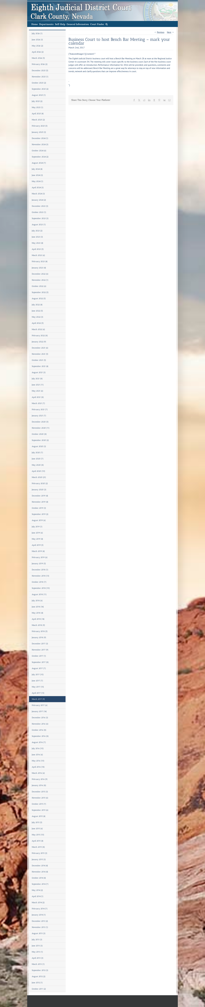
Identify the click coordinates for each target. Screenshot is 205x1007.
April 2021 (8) (38, 397)
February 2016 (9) (40, 779)
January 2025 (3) (39, 132)
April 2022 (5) (38, 323)
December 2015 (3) (40, 791)
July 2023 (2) (37, 231)
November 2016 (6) (40, 724)
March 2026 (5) (38, 58)
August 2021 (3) (39, 372)
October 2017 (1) (39, 656)
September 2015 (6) (40, 810)
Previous (160, 32)
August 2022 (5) (39, 298)
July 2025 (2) (37, 101)
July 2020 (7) (37, 452)
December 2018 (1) (40, 569)
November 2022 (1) (40, 280)
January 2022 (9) (39, 342)
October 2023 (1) (39, 212)
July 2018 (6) (37, 600)
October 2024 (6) (39, 150)
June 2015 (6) (37, 828)
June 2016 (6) (37, 754)
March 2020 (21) (39, 477)
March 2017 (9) (38, 699)
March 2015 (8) (38, 847)
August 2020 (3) (39, 446)
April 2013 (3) (37, 958)
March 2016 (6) (38, 773)
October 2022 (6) (39, 286)
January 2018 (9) (39, 637)
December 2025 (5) (40, 70)
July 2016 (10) (38, 748)
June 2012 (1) (37, 982)
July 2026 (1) (37, 33)
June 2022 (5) (37, 311)
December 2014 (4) (40, 865)
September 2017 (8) (40, 662)
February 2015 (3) (39, 853)
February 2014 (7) (40, 908)
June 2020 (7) (38, 459)
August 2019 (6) (39, 520)
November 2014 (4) (40, 872)
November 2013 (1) (40, 927)
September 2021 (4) (40, 366)
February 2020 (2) (40, 483)
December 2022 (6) (40, 274)
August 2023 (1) (39, 224)
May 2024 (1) (37, 181)
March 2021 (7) (38, 403)
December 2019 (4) (40, 496)
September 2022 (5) (40, 292)
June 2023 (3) (37, 237)
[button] (107, 24)
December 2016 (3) (40, 717)
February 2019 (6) (40, 557)
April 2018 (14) (38, 619)
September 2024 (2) (40, 157)
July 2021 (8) (37, 378)
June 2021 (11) (38, 385)
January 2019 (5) (39, 563)
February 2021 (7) (40, 409)
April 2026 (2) (38, 52)
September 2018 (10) (41, 588)
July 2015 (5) (37, 822)
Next (169, 32)
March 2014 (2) (38, 902)
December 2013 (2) (40, 921)
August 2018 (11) (39, 594)
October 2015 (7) (39, 804)
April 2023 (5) (38, 249)
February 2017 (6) (40, 705)
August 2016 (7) (39, 742)
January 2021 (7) (39, 415)
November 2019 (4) (40, 502)
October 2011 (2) (39, 989)
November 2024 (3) (40, 144)
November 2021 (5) (40, 354)
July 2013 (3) (37, 939)
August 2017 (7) (39, 668)
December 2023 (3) (40, 206)
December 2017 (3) (40, 643)
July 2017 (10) (38, 674)
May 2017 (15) (38, 687)
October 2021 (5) (39, 360)
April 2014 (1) (37, 896)
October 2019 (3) (39, 508)
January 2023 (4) (39, 268)
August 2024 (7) (39, 163)
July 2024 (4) (37, 169)
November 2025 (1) (40, 76)
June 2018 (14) (38, 607)
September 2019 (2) (40, 514)
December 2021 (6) (40, 348)
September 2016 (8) (40, 736)
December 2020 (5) (40, 422)
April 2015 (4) (37, 841)
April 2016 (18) (38, 767)
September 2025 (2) (40, 89)
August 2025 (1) (39, 95)
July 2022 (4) (37, 304)
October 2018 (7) (39, 582)
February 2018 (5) (40, 631)
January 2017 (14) (39, 711)
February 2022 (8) (40, 335)
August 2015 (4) (38, 816)
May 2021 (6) (37, 391)
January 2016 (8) (39, 785)
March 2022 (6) (38, 329)
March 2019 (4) (38, 551)
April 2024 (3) (38, 187)
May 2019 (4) (37, 539)
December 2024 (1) (40, 138)
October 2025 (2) (39, 83)
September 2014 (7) (40, 884)
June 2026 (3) (37, 39)
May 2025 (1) (37, 107)
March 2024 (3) (38, 193)
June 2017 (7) (37, 680)
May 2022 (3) (37, 317)
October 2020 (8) (39, 434)
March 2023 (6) (38, 255)
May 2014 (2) (37, 890)
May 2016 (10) (38, 761)
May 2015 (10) (38, 835)
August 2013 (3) (38, 933)
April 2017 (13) (38, 693)
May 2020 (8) (38, 465)
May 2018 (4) (37, 613)
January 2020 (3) (39, 489)
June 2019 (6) (37, 533)
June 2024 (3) (37, 175)
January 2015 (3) (39, 859)
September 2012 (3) (40, 970)
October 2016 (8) (39, 730)
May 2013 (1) (37, 952)
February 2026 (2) (40, 64)
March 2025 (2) (38, 120)
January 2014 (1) (39, 915)
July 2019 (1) (37, 526)
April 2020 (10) (38, 471)
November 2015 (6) (40, 798)
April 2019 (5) (38, 545)
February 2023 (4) (40, 261)
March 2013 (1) (38, 964)
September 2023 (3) (40, 218)
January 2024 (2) (39, 200)
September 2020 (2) (40, 440)
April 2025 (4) (38, 113)
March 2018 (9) (38, 625)
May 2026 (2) (37, 46)
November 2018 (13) (40, 576)
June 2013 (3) (37, 946)
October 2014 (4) (39, 878)
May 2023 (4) (37, 243)
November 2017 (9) (40, 650)
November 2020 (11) (41, 428)
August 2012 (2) (38, 976)
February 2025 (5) (40, 126)
